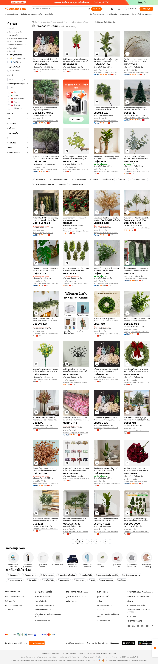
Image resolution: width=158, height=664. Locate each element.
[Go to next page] (110, 541)
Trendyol (104, 653)
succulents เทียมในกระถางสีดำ (108, 575)
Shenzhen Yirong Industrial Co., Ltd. (45, 121)
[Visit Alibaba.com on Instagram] (142, 626)
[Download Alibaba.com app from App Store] (128, 643)
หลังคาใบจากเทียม (107, 580)
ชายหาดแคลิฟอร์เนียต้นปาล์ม (45, 184)
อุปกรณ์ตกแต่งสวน (60, 22)
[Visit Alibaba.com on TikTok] (151, 626)
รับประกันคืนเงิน (41, 601)
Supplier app (80, 643)
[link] (155, 642)
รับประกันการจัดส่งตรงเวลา (45, 605)
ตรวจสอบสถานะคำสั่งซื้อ (136, 605)
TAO (97, 653)
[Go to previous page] (73, 541)
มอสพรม (95, 179)
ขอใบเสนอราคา (71, 601)
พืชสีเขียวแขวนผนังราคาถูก (132, 575)
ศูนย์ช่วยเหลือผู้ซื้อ (103, 596)
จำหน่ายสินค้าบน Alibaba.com (138, 596)
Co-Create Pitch (10, 601)
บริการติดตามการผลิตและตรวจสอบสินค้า (48, 615)
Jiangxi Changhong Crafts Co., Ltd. (106, 334)
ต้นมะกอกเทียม (64, 580)
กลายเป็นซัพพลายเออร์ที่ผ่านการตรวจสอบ (138, 611)
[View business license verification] (100, 660)
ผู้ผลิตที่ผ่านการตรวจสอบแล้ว (76, 596)
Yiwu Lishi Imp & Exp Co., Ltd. (43, 233)
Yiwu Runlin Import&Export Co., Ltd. (75, 231)
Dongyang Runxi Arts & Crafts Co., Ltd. (137, 332)
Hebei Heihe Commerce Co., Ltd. (105, 72)
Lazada (79, 653)
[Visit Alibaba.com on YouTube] (147, 626)
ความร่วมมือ (131, 616)
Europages (112, 653)
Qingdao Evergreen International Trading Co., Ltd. (107, 121)
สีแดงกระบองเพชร (30, 575)
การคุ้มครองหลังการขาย (44, 610)
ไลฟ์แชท (100, 601)
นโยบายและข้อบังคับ (42, 621)
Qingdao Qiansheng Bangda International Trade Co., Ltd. (107, 283)
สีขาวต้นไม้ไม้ (33, 580)
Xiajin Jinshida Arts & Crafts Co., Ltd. (76, 69)
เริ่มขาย (130, 601)
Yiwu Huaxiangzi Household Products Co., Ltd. (137, 72)
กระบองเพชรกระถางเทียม (60, 179)
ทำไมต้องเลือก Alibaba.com (14, 596)
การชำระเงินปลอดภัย (43, 596)
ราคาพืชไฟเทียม (78, 184)
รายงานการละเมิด (103, 621)
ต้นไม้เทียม (122, 580)
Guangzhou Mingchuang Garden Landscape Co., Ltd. (137, 278)
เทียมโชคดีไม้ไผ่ (87, 575)
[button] (89, 8)
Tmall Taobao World (68, 653)
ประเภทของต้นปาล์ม (16, 580)
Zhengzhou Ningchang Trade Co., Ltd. (137, 171)
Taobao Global (89, 653)
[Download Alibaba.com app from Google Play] (145, 643)
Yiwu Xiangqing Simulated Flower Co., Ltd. (76, 283)
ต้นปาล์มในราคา (41, 179)
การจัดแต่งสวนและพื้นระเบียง (80, 22)
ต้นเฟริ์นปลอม (80, 580)
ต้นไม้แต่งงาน (14, 575)
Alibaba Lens (12, 643)
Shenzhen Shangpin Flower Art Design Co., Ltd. (46, 169)
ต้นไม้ (93, 580)
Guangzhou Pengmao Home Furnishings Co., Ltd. (76, 169)
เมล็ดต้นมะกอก (108, 179)
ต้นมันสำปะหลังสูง (48, 575)
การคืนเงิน (100, 610)
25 (105, 541)
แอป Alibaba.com (112, 643)
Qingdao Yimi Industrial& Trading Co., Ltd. (107, 233)
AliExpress (46, 653)
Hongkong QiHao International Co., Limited (137, 228)
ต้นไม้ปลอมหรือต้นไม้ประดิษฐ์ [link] (105, 22)
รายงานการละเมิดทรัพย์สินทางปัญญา (108, 615)
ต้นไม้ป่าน (63, 184)
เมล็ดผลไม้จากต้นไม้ (140, 179)
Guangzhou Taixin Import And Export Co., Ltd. (46, 334)
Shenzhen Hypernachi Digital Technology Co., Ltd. (46, 69)
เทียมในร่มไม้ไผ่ (49, 580)
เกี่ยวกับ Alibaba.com (12, 592)
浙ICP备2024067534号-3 (138, 660)
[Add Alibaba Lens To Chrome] (37, 643)
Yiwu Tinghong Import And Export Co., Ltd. (46, 379)
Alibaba (34, 22)
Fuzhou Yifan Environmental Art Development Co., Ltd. (46, 283)
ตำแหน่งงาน (9, 610)
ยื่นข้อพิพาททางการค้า (104, 605)
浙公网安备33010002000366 (117, 660)
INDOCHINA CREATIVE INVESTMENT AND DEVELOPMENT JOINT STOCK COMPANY (137, 118)
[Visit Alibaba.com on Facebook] (128, 626)
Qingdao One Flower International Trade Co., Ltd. (76, 382)
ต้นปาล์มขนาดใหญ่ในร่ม (67, 575)
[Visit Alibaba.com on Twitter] (138, 626)
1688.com (55, 653)
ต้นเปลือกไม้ (123, 179)
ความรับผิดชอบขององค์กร (14, 605)
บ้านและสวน (45, 22)
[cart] (119, 9)
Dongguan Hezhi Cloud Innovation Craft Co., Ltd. (107, 171)
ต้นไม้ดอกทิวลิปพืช (80, 179)
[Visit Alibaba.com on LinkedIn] (133, 626)
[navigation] (17, 282)
